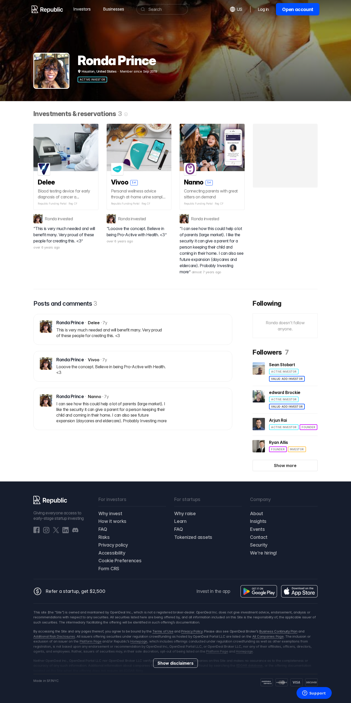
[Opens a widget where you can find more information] (314, 693)
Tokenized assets (193, 537)
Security (258, 545)
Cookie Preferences (120, 560)
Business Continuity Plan (278, 631)
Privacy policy (113, 545)
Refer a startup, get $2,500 (75, 591)
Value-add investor (287, 378)
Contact (258, 537)
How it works (112, 521)
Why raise (185, 513)
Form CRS (108, 568)
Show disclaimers (175, 663)
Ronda (51, 218)
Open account (297, 9)
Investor (297, 449)
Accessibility (111, 553)
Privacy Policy (191, 631)
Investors (82, 9)
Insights (258, 521)
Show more (285, 465)
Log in (263, 9)
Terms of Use (162, 631)
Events (257, 529)
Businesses (113, 9)
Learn (180, 521)
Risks (104, 537)
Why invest (110, 513)
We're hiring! (263, 553)
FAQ (102, 529)
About (256, 513)
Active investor (92, 79)
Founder (308, 427)
